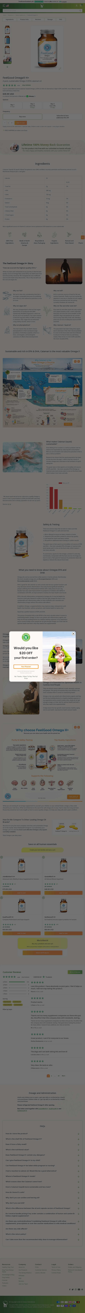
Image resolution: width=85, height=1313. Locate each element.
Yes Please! (26, 666)
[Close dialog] (73, 633)
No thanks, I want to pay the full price (26, 677)
